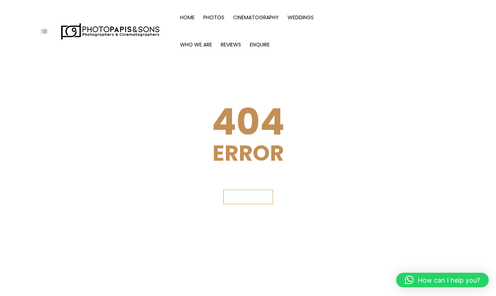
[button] (442, 280)
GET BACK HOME (248, 197)
